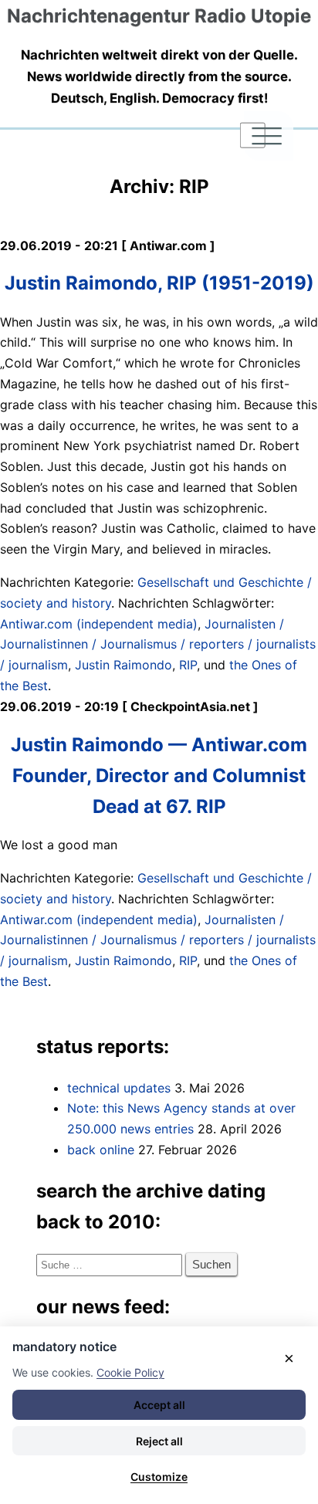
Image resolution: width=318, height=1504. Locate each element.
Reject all (159, 1441)
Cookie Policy (130, 1372)
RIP (188, 664)
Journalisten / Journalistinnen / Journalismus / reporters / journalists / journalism (158, 644)
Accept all (159, 1404)
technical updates (119, 1088)
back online (100, 1149)
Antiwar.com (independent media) (99, 624)
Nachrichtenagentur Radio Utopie (159, 16)
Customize (159, 1476)
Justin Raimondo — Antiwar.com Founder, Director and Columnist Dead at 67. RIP (159, 775)
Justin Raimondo (123, 664)
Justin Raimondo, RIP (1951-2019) (159, 283)
